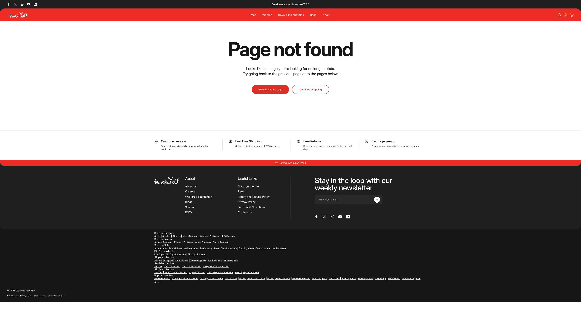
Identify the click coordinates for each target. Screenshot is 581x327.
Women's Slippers (301, 278)
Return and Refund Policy (254, 196)
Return (242, 191)
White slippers (231, 260)
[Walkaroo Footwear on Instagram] (22, 4)
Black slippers (215, 260)
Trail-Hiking (380, 278)
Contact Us (245, 212)
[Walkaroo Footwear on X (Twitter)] (15, 4)
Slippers (176, 236)
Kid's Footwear (228, 236)
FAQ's (188, 212)
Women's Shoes (162, 278)
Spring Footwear (221, 242)
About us (190, 186)
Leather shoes (279, 248)
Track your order (248, 186)
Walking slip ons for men (247, 272)
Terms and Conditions (251, 207)
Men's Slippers (319, 278)
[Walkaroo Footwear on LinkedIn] (35, 4)
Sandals (158, 266)
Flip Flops (159, 254)
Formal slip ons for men (175, 272)
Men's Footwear (190, 236)
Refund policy (12, 296)
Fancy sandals (263, 248)
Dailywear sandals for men (216, 266)
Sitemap (190, 207)
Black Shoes (394, 278)
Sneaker (166, 236)
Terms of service (40, 296)
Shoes (157, 236)
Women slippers (198, 260)
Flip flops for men (196, 254)
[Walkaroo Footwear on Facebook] (8, 4)
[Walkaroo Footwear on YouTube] (28, 4)
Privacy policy (25, 296)
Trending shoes (246, 248)
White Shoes (408, 278)
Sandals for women (191, 266)
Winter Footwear (203, 242)
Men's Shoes (231, 278)
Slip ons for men (197, 272)
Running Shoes (348, 278)
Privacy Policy (247, 201)
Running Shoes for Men (278, 278)
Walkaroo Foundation (198, 196)
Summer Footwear (163, 242)
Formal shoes (175, 248)
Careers (190, 191)
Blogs (188, 201)
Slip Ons (158, 272)
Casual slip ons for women (220, 272)
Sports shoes (160, 248)
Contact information (56, 296)
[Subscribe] (377, 200)
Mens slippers (181, 260)
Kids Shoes (334, 278)
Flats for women (229, 248)
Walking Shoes (365, 278)
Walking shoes (191, 248)
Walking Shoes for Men (211, 278)
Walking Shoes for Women (185, 278)
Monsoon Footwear (183, 242)
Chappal (168, 260)
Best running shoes (209, 248)
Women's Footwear (209, 236)
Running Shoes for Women (252, 278)
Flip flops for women (176, 254)
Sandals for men (172, 266)
